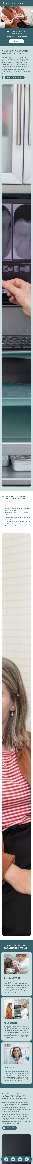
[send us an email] (13, 1159)
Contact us (15, 41)
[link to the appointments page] (20, 1159)
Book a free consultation (14, 77)
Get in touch (11, 1128)
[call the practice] (6, 1159)
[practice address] (27, 1159)
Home (8, 37)
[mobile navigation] (30, 3)
